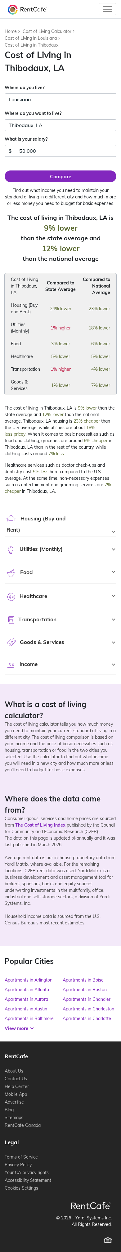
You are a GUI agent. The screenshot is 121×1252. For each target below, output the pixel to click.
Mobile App (16, 1094)
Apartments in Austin (26, 1009)
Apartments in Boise (83, 980)
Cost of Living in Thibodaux (31, 45)
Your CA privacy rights (27, 1172)
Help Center (17, 1086)
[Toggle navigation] (107, 9)
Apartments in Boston (85, 989)
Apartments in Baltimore (29, 1018)
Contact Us (16, 1079)
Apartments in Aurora (26, 999)
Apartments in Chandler (86, 999)
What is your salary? (26, 139)
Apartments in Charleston (88, 1009)
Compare (60, 176)
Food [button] (26, 572)
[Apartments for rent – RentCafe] (26, 9)
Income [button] (28, 664)
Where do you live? (24, 87)
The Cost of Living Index (40, 825)
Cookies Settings (21, 1188)
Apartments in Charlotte (87, 1018)
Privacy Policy (18, 1165)
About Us (14, 1071)
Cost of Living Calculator (47, 31)
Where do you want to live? (33, 113)
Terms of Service (21, 1157)
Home (11, 31)
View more (17, 1028)
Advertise (14, 1102)
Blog (9, 1110)
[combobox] (60, 99)
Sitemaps (14, 1117)
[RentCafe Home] (91, 1205)
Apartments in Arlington (28, 980)
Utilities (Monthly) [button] (40, 549)
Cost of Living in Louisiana (31, 38)
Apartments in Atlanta (27, 989)
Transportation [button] (36, 619)
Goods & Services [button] (41, 642)
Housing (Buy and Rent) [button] (36, 524)
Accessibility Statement (28, 1180)
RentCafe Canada (23, 1125)
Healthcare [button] (32, 596)
